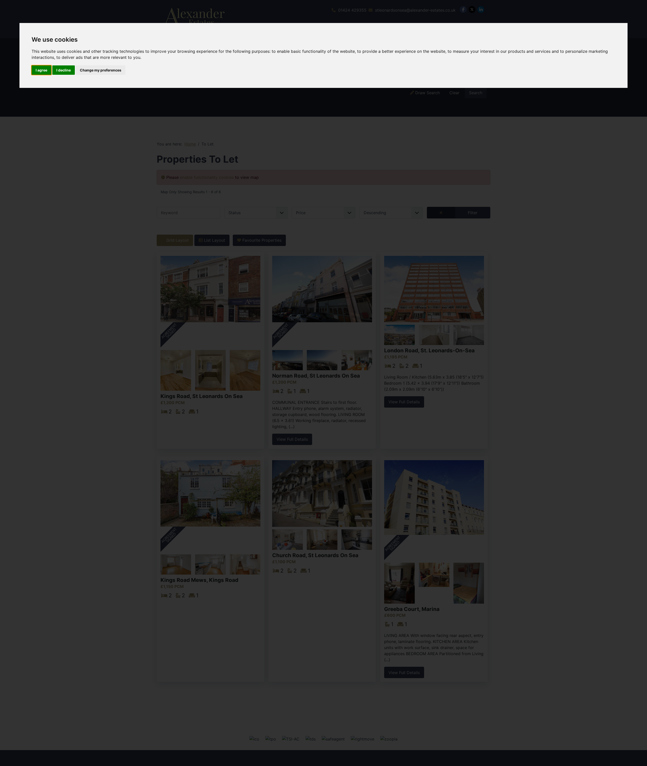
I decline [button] (63, 70)
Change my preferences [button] (100, 70)
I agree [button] (41, 70)
